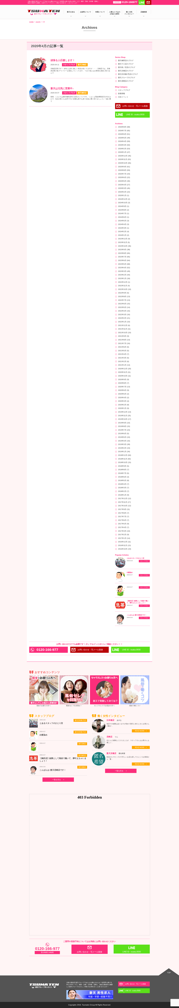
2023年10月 (124, 246)
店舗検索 (144, 12)
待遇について (100, 12)
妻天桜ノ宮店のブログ (126, 67)
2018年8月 (123, 470)
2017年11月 (124, 502)
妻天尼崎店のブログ (125, 81)
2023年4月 (124, 268)
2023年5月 (124, 264)
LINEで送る (141, 2)
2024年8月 (123, 210)
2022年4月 (124, 311)
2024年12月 (124, 199)
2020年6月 (123, 390)
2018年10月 (124, 462)
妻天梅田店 (82, 755)
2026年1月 (124, 152)
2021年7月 (124, 343)
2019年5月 (124, 437)
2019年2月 (124, 448)
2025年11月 (124, 159)
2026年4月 (124, 141)
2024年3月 (123, 228)
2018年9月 (123, 466)
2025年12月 (124, 156)
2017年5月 (123, 524)
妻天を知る (71, 12)
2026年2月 (124, 149)
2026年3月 (124, 145)
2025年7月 (124, 174)
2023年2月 (124, 275)
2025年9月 (124, 167)
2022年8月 (124, 296)
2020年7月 (124, 387)
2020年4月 (123, 397)
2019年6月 (123, 433)
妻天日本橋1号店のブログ (128, 74)
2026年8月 (124, 127)
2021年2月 (123, 361)
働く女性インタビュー (129, 13)
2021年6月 (123, 347)
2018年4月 (123, 484)
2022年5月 (124, 307)
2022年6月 (124, 304)
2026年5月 (124, 138)
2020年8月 (123, 383)
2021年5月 (123, 351)
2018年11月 (124, 459)
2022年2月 (124, 318)
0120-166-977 (47, 650)
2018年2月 (123, 491)
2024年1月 (123, 235)
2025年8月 (124, 170)
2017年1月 (124, 538)
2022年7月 (124, 300)
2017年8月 (123, 513)
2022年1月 (124, 322)
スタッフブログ (124, 90)
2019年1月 (124, 451)
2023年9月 (124, 250)
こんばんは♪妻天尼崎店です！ (136, 615)
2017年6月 (123, 520)
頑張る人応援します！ (63, 60)
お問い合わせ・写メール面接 (135, 106)
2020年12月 (124, 369)
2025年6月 (124, 177)
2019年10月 (124, 419)
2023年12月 (124, 239)
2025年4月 (124, 185)
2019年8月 (124, 426)
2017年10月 (124, 506)
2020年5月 (123, 394)
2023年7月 (124, 257)
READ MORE (140, 731)
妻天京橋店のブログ (125, 71)
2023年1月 (124, 278)
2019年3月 (124, 444)
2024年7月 (123, 213)
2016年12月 (124, 542)
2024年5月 (123, 221)
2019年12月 (124, 412)
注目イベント (123, 97)
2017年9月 (124, 509)
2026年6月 (124, 134)
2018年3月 (123, 488)
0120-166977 (125, 2)
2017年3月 (124, 531)
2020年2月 (123, 405)
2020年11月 (124, 372)
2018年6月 (123, 477)
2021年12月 (124, 325)
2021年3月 (123, 358)
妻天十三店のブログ (125, 64)
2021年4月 (123, 354)
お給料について (85, 12)
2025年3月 (124, 188)
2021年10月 (124, 333)
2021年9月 (123, 336)
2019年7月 (124, 430)
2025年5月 (124, 181)
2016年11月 (124, 545)
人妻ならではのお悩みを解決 (114, 13)
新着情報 (121, 93)
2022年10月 (124, 289)
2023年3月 (124, 271)
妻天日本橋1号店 (80, 720)
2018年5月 (123, 480)
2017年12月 (124, 498)
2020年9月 (123, 379)
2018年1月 (123, 495)
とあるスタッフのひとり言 (135, 558)
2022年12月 (124, 282)
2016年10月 (124, 549)
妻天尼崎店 (82, 744)
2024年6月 (123, 217)
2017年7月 (123, 516)
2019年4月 (124, 441)
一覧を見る (56, 780)
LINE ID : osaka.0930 (135, 114)
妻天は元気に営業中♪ (62, 88)
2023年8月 (124, 253)
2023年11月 (124, 242)
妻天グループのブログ (126, 78)
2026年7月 (124, 131)
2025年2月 (124, 192)
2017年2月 (123, 535)
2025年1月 (123, 195)
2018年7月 (123, 473)
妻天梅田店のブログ (125, 60)
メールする (148, 2)
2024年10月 (124, 203)
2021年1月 (124, 365)
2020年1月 (123, 408)
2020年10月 (124, 376)
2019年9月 (124, 423)
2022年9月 (123, 293)
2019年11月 (124, 416)
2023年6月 (124, 260)
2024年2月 (123, 231)
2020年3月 (123, 401)
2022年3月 (124, 314)
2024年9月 (123, 206)
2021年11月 (124, 329)
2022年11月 (124, 286)
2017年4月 (123, 527)
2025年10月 (124, 163)
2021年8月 (124, 340)
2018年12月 (124, 455)
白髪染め (130, 572)
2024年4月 (123, 224)
